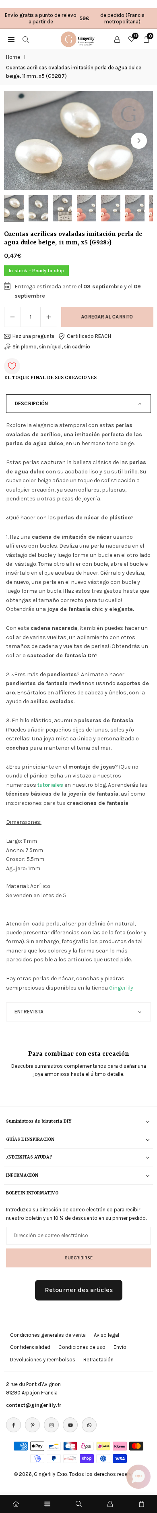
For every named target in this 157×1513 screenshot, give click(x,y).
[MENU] (11, 39)
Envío (120, 1347)
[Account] (117, 39)
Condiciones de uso (81, 1347)
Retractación (98, 1360)
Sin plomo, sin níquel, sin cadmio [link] (51, 347)
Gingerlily (121, 987)
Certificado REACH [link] (89, 336)
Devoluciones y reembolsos (42, 1360)
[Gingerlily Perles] (79, 38)
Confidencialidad (30, 1347)
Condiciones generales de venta (48, 1335)
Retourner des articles (79, 1290)
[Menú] (47, 1504)
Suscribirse (79, 1258)
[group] (78, 140)
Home (13, 57)
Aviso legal (106, 1335)
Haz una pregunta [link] (33, 336)
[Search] (26, 39)
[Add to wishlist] (12, 366)
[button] (139, 141)
